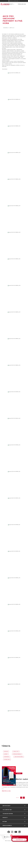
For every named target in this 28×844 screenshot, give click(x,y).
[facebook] (8, 832)
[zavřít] (11, 835)
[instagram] (12, 832)
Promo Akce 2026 (22, 4)
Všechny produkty (8, 4)
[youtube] (16, 832)
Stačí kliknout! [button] (19, 839)
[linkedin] (19, 832)
